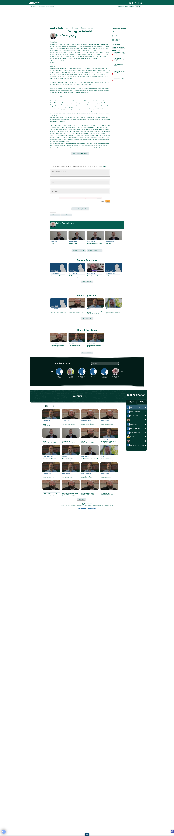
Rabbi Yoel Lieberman (47, 442)
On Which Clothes (66, 420)
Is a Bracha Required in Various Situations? (50, 491)
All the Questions (56, 214)
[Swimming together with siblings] (95, 239)
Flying (102, 490)
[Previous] (52, 371)
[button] (172, 831)
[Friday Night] (113, 239)
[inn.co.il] (130, 3)
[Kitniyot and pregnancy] (109, 453)
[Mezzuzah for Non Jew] (77, 306)
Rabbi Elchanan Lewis (118, 53)
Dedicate (138, 6)
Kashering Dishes (73, 241)
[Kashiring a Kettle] (77, 239)
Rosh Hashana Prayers (110, 273)
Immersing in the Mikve (48, 456)
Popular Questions (87, 295)
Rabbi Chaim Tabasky (118, 59)
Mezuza (71, 308)
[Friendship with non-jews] (109, 471)
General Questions (67, 214)
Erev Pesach (71, 343)
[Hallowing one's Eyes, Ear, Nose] (90, 471)
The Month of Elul (47, 473)
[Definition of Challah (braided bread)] (51, 489)
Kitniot (102, 456)
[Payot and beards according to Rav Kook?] (95, 342)
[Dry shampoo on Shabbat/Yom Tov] (109, 436)
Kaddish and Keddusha (86, 420)
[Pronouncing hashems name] (58, 341)
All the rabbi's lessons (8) (79, 250)
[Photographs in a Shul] (58, 271)
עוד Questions (81, 499)
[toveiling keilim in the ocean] (51, 453)
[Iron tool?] (71, 471)
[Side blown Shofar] (51, 471)
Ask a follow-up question (81, 153)
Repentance (90, 308)
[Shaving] (113, 307)
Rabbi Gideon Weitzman (110, 312)
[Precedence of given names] (90, 488)
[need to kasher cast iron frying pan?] (90, 453)
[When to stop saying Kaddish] (90, 418)
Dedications (98, 3)
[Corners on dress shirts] (71, 418)
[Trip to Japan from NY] (109, 488)
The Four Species (47, 439)
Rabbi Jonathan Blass (118, 66)
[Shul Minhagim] (77, 271)
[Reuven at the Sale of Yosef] (58, 306)
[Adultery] (90, 436)
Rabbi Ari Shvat (90, 313)
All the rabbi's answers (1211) (95, 250)
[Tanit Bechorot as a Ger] (77, 341)
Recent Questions (87, 330)
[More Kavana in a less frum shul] (113, 271)
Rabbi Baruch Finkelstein (119, 74)
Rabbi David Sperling (73, 312)
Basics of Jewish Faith (86, 473)
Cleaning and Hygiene (105, 439)
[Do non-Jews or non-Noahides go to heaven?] (95, 307)
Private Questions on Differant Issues (70, 439)
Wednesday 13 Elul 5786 (37, 6)
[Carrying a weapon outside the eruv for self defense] (71, 489)
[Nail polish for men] (71, 436)
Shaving (107, 308)
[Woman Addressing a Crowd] (95, 271)
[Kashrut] (58, 239)
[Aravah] (51, 436)
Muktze (64, 490)
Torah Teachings (54, 308)
